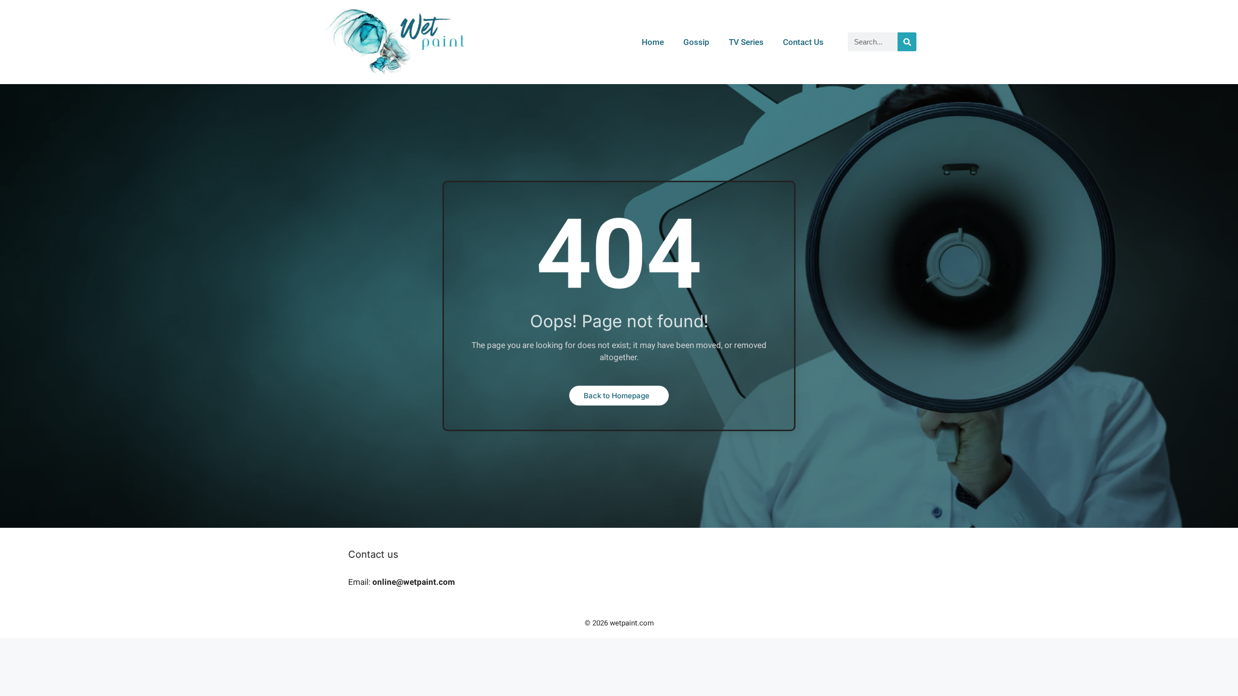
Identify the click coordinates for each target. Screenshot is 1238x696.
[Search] (907, 41)
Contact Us (803, 42)
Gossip (696, 42)
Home (653, 42)
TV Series (746, 42)
